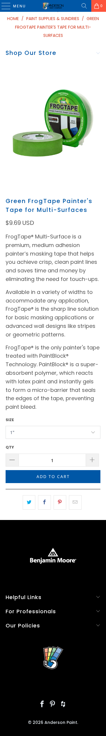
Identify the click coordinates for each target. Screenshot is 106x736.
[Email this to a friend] (75, 502)
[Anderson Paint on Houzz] (63, 704)
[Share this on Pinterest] (60, 502)
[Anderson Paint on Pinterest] (52, 704)
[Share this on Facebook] (44, 502)
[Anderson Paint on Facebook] (42, 704)
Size (10, 420)
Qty (10, 447)
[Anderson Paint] (53, 6)
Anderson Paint (60, 722)
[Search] (84, 6)
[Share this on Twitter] (29, 502)
